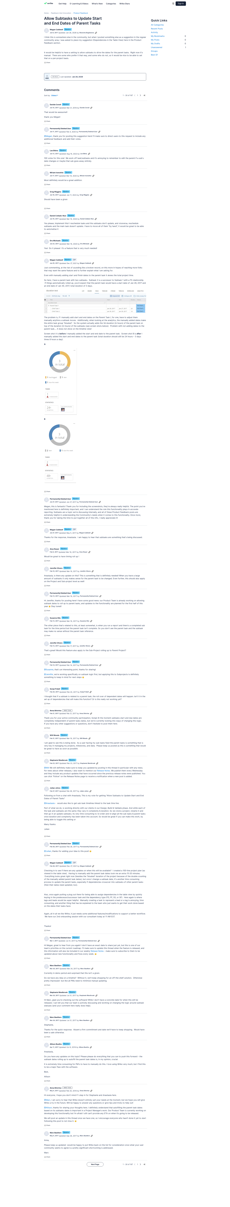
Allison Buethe (56, 1044)
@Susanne (48, 669)
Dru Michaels (55, 241)
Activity (154, 32)
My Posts (168, 40)
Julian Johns (55, 788)
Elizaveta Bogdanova (86, 33)
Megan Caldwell (56, 30)
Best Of (154, 54)
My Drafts (168, 43)
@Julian (47, 851)
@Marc (47, 1100)
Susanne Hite (55, 618)
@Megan (48, 136)
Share (47, 63)
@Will (46, 768)
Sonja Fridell (55, 689)
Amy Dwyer (54, 549)
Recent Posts (157, 28)
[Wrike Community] (49, 3)
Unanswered (168, 47)
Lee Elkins (54, 150)
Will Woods (54, 735)
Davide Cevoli (55, 104)
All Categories (157, 25)
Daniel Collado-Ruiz (58, 216)
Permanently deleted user (60, 128)
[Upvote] (47, 75)
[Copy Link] (96, 33)
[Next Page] (140, 95)
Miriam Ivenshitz (56, 173)
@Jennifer (48, 674)
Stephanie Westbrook (59, 760)
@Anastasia (49, 803)
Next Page (95, 1164)
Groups (154, 51)
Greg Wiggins (55, 192)
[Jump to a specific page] (144, 95)
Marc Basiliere (55, 965)
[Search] (173, 3)
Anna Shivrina (55, 711)
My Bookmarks (168, 36)
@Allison (48, 1107)
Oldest (54, 95)
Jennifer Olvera (56, 568)
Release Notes (103, 770)
